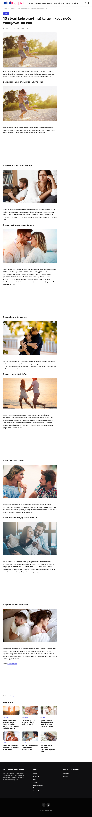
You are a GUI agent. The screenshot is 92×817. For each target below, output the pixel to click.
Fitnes (68, 3)
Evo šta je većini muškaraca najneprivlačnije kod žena (48, 749)
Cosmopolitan (12, 664)
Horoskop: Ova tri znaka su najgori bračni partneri (28, 722)
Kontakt (65, 776)
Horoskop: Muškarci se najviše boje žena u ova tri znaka (11, 748)
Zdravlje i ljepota (59, 3)
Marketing (66, 773)
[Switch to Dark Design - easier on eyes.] (85, 3)
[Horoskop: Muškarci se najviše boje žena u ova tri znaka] (11, 736)
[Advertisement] (30, 148)
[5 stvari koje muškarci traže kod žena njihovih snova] (30, 736)
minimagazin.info (13, 696)
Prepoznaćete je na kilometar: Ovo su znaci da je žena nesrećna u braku (47, 723)
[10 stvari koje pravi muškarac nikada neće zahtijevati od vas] (30, 49)
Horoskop (37, 3)
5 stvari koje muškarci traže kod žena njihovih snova (30, 748)
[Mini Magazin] (14, 3)
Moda (31, 3)
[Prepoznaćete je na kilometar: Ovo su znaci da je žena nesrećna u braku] (49, 710)
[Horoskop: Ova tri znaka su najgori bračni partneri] (30, 710)
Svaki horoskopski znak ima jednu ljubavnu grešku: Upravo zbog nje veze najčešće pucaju (11, 724)
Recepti (49, 3)
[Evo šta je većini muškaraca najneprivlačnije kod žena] (49, 736)
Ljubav (6, 13)
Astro (44, 3)
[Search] (88, 3)
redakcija (7, 29)
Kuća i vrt (75, 3)
